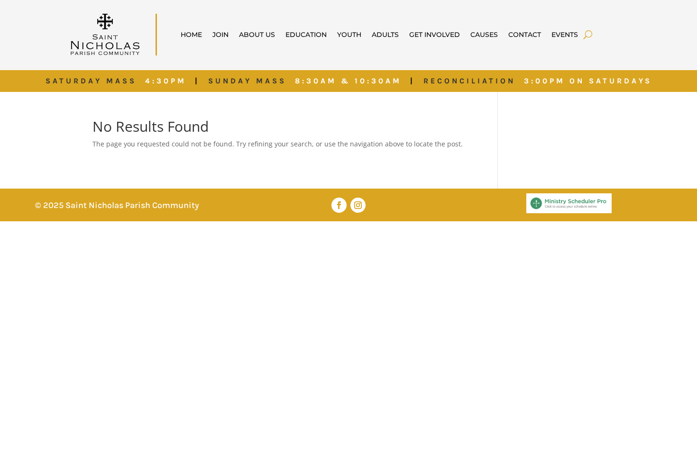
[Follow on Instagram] (358, 205)
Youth (349, 35)
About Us (257, 35)
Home (191, 35)
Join (220, 35)
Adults (385, 35)
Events (564, 35)
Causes (484, 35)
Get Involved (434, 35)
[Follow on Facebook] (339, 205)
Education (306, 35)
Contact (524, 35)
